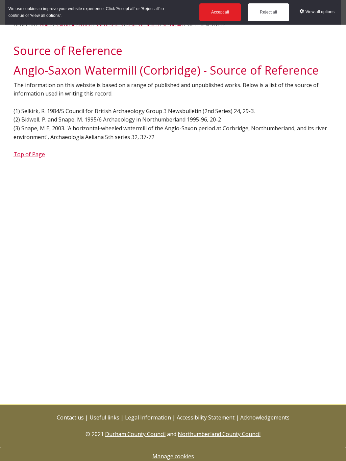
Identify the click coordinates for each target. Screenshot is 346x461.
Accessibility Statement (205, 417)
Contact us (70, 417)
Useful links (104, 417)
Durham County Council (135, 434)
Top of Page (29, 154)
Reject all (268, 12)
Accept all (220, 12)
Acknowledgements (265, 417)
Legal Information (148, 417)
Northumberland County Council (219, 434)
